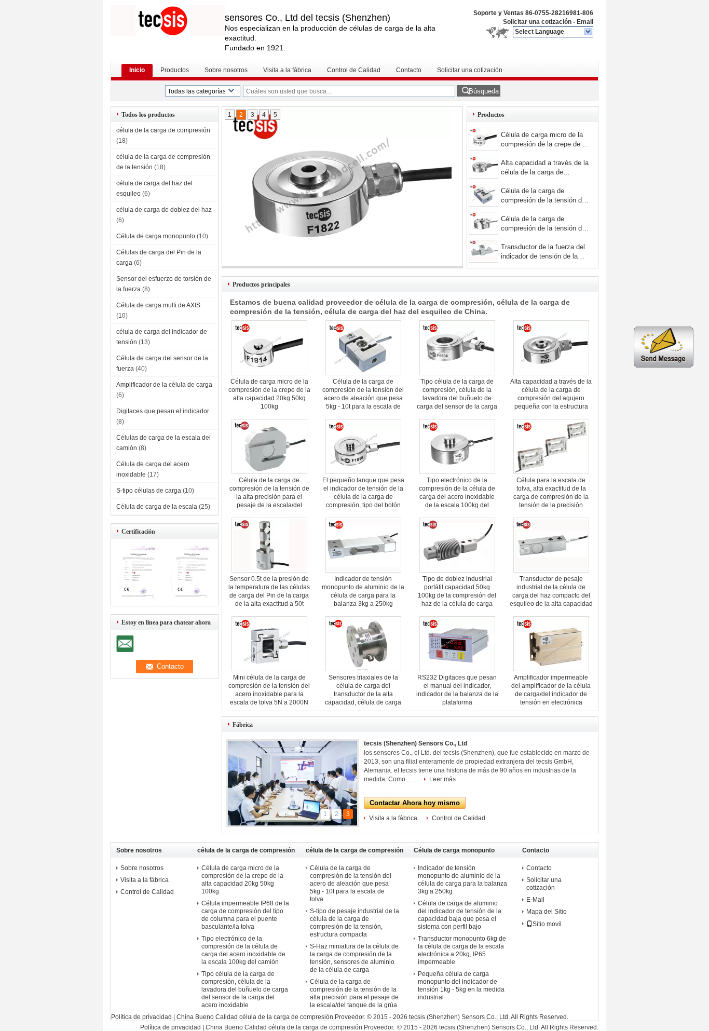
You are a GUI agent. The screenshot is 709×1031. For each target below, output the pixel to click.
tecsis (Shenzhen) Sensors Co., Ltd (415, 743)
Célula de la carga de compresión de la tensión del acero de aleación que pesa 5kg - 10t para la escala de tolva (544, 196)
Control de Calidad (353, 70)
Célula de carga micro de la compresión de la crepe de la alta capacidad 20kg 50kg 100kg (544, 140)
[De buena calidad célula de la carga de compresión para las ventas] (138, 598)
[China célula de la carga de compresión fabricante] (168, 21)
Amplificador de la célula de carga (164, 384)
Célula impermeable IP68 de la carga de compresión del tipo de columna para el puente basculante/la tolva (245, 915)
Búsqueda (484, 91)
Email (585, 21)
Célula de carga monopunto (155, 236)
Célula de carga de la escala (156, 506)
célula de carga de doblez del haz (164, 209)
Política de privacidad (141, 1017)
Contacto (408, 70)
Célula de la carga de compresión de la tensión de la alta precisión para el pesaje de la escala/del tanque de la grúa (269, 497)
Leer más (442, 779)
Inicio (137, 70)
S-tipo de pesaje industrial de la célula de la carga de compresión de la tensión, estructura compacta (354, 922)
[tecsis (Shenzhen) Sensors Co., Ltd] (588, 32)
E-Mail (535, 899)
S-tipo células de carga (148, 490)
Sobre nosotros (226, 70)
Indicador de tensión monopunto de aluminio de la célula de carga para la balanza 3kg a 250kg (462, 879)
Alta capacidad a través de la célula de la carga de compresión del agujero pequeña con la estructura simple (545, 168)
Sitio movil (547, 924)
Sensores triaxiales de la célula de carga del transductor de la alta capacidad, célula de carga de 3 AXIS (363, 694)
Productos (174, 70)
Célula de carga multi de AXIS (158, 305)
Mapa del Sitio (546, 911)
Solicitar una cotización (537, 21)
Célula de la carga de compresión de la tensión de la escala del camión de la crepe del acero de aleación (543, 224)
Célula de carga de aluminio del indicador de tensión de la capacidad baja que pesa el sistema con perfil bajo (459, 915)
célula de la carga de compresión (163, 130)
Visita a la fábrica (287, 70)
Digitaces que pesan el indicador (162, 411)
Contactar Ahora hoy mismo (415, 803)
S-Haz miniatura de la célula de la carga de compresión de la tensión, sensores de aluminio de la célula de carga (354, 958)
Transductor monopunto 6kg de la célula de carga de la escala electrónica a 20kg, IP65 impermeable (462, 950)
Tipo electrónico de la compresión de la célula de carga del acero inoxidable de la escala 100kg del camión (457, 497)
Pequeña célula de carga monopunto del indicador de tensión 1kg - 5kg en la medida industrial (461, 985)
